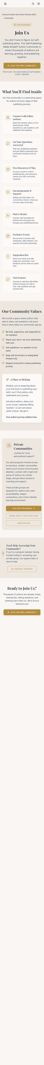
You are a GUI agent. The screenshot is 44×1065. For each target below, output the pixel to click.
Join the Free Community (23, 66)
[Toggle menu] (38, 3)
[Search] (33, 3)
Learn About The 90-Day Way (23, 516)
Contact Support (23, 569)
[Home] (5, 3)
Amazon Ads (23, 523)
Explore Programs (22, 508)
